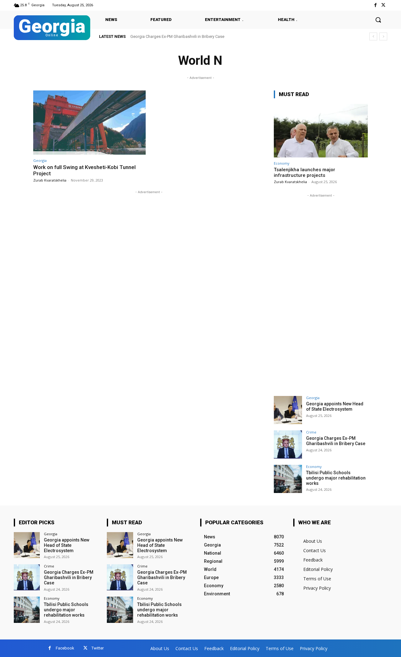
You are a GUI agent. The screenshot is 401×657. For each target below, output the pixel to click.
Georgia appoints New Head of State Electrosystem (334, 406)
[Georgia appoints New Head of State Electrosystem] (288, 410)
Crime (311, 432)
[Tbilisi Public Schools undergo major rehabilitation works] (288, 479)
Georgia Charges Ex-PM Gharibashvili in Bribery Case (177, 36)
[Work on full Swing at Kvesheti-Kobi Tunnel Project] (89, 122)
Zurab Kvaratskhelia (49, 180)
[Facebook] (375, 5)
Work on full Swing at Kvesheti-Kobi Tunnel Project (84, 170)
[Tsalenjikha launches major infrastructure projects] (321, 130)
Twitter (97, 648)
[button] (378, 20)
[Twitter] (383, 5)
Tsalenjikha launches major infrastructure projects (304, 172)
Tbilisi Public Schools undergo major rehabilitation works (336, 478)
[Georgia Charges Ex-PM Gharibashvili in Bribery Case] (288, 444)
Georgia (40, 160)
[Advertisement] (321, 293)
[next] (383, 36)
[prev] (373, 36)
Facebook (65, 648)
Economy (281, 163)
